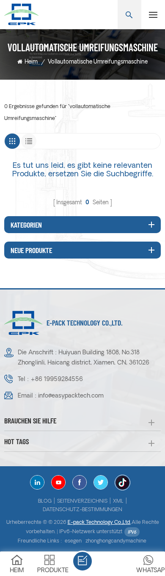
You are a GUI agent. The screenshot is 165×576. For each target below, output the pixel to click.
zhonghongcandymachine (115, 541)
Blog (45, 501)
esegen (73, 541)
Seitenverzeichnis (82, 501)
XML (118, 501)
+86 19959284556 (56, 379)
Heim (31, 62)
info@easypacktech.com (71, 396)
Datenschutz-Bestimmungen (82, 509)
